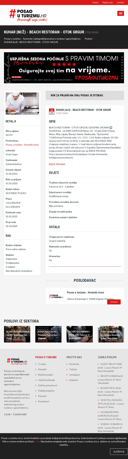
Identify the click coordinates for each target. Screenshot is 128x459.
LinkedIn (73, 380)
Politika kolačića (46, 390)
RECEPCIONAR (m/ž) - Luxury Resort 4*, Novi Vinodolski (111, 379)
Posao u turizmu (45, 357)
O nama (42, 364)
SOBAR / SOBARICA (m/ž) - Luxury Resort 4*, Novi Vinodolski (110, 427)
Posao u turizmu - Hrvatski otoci (22, 144)
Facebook (74, 364)
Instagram (74, 374)
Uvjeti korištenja (46, 380)
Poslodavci (43, 401)
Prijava (95, 2)
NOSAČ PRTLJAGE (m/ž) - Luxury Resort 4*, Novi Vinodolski (110, 391)
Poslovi (88, 38)
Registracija (107, 2)
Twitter (73, 369)
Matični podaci (45, 374)
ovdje (37, 441)
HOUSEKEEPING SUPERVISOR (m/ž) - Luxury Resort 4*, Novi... (110, 415)
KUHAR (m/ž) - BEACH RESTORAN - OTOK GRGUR (31, 42)
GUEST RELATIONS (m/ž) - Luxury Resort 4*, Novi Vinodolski (110, 367)
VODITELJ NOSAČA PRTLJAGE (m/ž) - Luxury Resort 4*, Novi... (111, 403)
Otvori (113, 301)
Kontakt (120, 2)
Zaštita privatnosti (47, 385)
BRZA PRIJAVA (57, 164)
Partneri (42, 396)
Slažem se (119, 451)
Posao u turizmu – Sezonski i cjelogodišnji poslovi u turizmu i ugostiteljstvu (42, 38)
